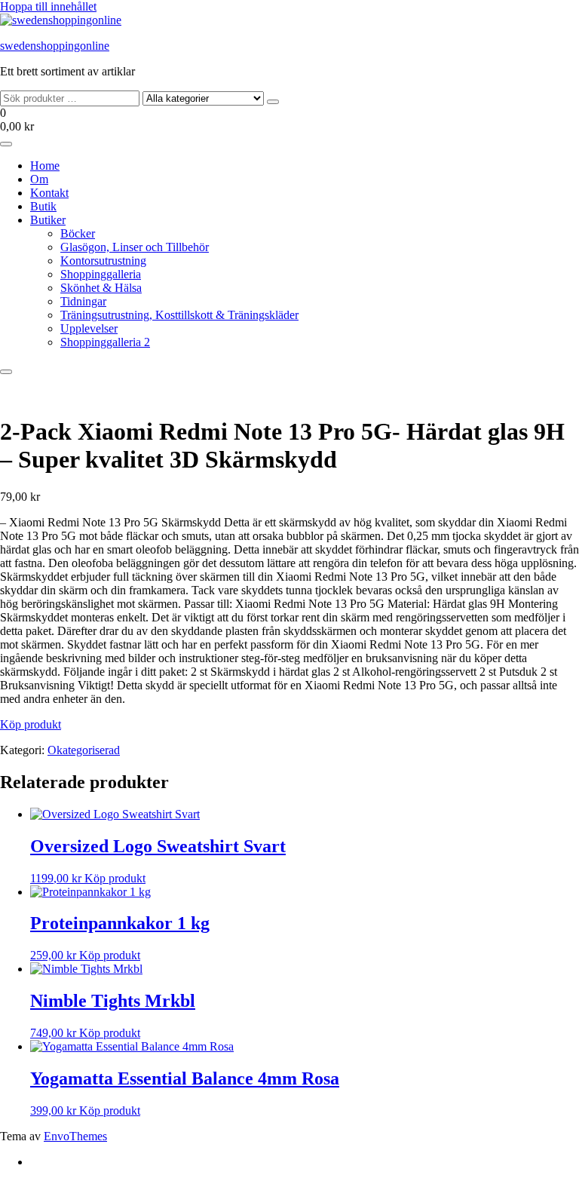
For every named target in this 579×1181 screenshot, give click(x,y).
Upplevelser (89, 328)
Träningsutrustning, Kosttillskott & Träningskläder (179, 314)
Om (39, 179)
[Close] (6, 372)
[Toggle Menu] (6, 144)
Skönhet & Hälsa (101, 287)
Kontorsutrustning (103, 260)
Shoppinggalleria (100, 274)
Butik (43, 206)
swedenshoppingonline (54, 45)
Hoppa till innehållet (48, 6)
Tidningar (83, 301)
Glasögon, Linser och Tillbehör (134, 247)
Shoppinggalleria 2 (105, 342)
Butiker (48, 219)
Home (45, 165)
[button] (289, 119)
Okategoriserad (83, 750)
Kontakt (49, 192)
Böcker (77, 233)
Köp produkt (30, 724)
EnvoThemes (75, 1136)
